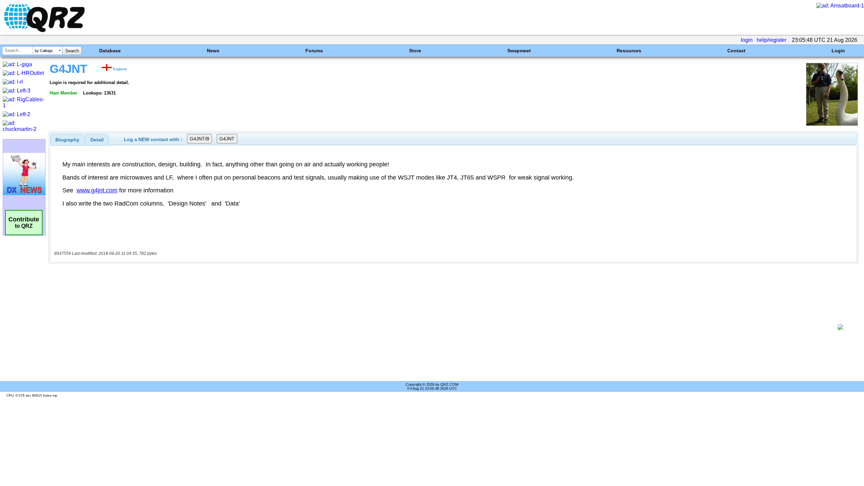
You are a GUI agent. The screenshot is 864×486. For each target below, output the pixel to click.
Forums (314, 50)
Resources (629, 50)
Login (838, 50)
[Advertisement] (440, 327)
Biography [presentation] (67, 139)
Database (110, 50)
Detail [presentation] (97, 139)
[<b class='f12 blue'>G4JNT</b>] (832, 124)
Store (415, 50)
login (747, 40)
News (213, 50)
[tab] (67, 139)
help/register (771, 40)
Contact (736, 50)
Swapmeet (519, 50)
